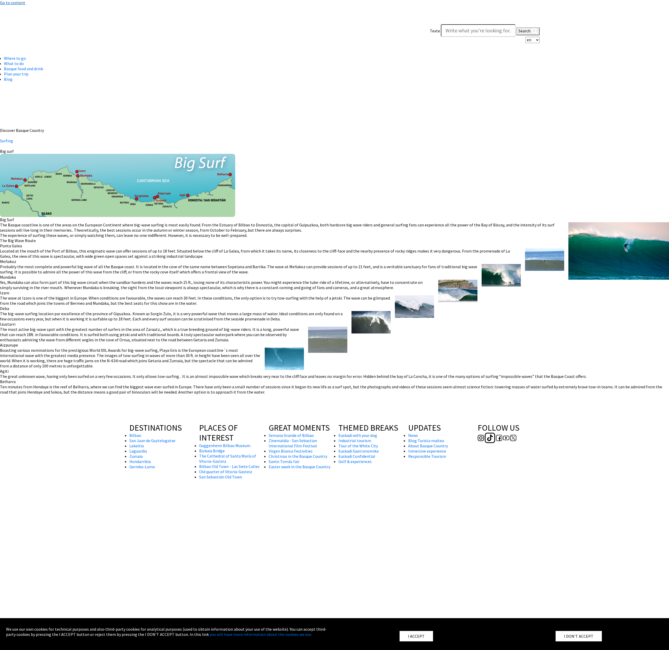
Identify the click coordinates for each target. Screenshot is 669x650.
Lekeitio (136, 445)
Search (524, 30)
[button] (534, 20)
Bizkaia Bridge (212, 450)
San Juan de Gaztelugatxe (152, 440)
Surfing (6, 140)
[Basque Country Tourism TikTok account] (142, 29)
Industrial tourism (354, 440)
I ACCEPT (416, 636)
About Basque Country (428, 445)
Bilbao (135, 435)
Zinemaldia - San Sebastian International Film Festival (293, 443)
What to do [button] (14, 63)
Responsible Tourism (427, 456)
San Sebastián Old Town (220, 476)
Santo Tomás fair (284, 461)
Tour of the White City (358, 445)
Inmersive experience (427, 451)
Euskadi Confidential (356, 456)
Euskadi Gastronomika (358, 451)
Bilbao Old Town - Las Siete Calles (229, 466)
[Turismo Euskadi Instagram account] (132, 29)
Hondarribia (140, 461)
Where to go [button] (15, 58)
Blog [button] (8, 79)
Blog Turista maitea (426, 440)
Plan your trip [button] (16, 74)
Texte (435, 30)
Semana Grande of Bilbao (291, 435)
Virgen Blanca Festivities (291, 451)
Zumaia (136, 456)
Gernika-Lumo (142, 466)
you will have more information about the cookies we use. (261, 634)
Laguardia (138, 451)
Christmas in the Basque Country (298, 456)
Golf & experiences (355, 461)
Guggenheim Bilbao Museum (224, 445)
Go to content (12, 2)
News (413, 435)
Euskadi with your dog (357, 435)
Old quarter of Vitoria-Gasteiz (225, 471)
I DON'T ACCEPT (578, 636)
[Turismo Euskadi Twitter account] (165, 29)
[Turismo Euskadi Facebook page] (151, 29)
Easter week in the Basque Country (299, 466)
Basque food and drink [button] (23, 68)
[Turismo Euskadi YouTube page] (158, 29)
